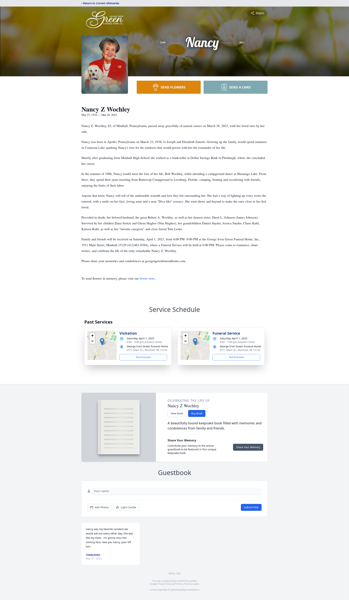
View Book (177, 413)
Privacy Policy (164, 583)
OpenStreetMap (178, 589)
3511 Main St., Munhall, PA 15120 (147, 350)
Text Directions (143, 357)
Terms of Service (184, 583)
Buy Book (196, 413)
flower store (147, 278)
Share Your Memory (248, 447)
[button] (102, 341)
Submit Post (251, 507)
